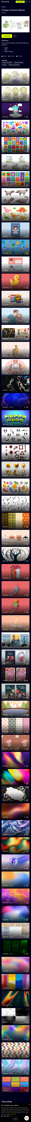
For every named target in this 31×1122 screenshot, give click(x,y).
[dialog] (15, 1112)
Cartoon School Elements (8, 185)
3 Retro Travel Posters (7, 646)
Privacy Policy (10, 1112)
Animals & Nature (18, 62)
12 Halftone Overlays (7, 1022)
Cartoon (4, 64)
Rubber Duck (5, 287)
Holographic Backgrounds (8, 1073)
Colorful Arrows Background (9, 1056)
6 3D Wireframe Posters (8, 953)
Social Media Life (6, 304)
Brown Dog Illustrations (8, 202)
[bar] (29, 2)
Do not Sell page (13, 1114)
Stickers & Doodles (7, 62)
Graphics (4, 7)
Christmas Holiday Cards (8, 663)
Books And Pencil (6, 629)
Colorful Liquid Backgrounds (9, 1090)
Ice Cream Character (7, 612)
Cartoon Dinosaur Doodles (8, 219)
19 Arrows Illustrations (7, 509)
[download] (27, 83)
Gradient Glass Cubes (7, 868)
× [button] (29, 1104)
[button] (15, 1116)
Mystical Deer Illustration (8, 561)
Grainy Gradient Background (9, 885)
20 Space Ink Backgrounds (8, 407)
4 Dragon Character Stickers (9, 82)
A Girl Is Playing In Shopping (9, 373)
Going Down (5, 578)
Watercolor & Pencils (14, 64)
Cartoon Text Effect (7, 424)
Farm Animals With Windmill (9, 168)
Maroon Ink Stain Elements (8, 458)
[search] (26, 2)
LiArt (4, 12)
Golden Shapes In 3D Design (9, 475)
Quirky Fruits (5, 492)
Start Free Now (20, 1)
